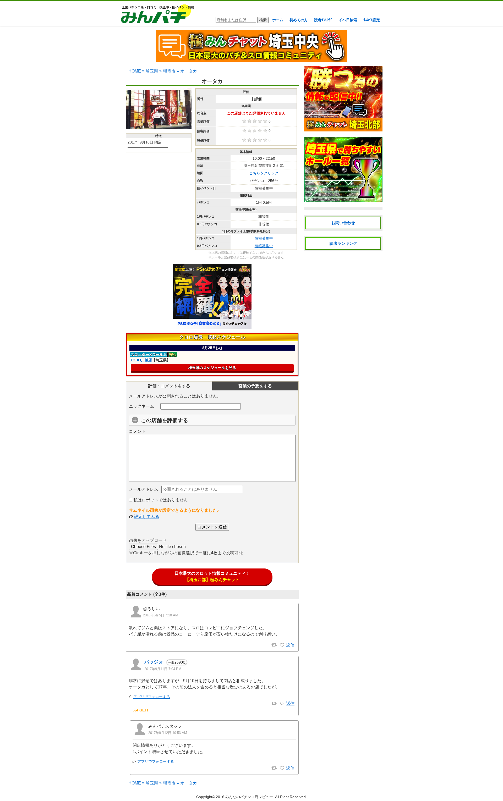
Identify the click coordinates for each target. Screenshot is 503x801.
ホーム (277, 20)
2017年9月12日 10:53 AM (167, 733)
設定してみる (146, 516)
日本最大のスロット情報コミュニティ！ (212, 576)
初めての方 (298, 20)
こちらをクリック (263, 173)
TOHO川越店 (141, 360)
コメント (137, 431)
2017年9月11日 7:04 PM (162, 669)
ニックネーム (141, 406)
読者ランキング (343, 243)
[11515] (282, 768)
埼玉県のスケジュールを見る (212, 368)
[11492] (282, 703)
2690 (176, 662)
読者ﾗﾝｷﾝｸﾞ (323, 20)
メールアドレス (143, 489)
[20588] (282, 645)
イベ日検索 (348, 20)
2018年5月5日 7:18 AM (160, 615)
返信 (290, 645)
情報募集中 (264, 238)
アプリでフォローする (151, 697)
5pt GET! (140, 710)
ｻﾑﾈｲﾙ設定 (371, 20)
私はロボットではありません (160, 500)
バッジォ (153, 662)
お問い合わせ (343, 222)
